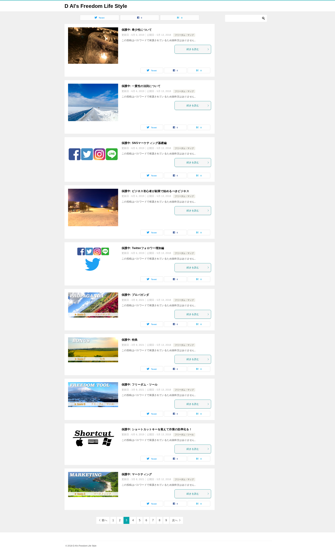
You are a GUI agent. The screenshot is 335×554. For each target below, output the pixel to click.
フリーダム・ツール (184, 434)
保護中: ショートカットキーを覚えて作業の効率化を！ (157, 429)
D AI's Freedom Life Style (96, 6)
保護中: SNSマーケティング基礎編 (144, 143)
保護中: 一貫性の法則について (141, 86)
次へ (175, 520)
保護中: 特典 (130, 339)
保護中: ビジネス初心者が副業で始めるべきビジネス (155, 191)
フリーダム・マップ (184, 35)
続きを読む (193, 49)
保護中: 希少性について (137, 29)
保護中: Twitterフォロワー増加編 (143, 248)
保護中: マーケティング (137, 474)
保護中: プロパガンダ (135, 294)
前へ (104, 520)
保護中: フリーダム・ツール (140, 384)
